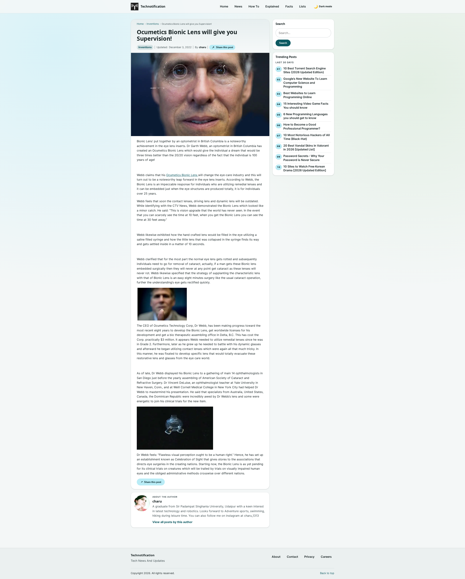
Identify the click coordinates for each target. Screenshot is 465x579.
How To (253, 6)
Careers (326, 556)
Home (224, 6)
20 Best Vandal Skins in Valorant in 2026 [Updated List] (306, 147)
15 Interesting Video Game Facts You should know (305, 105)
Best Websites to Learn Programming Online (299, 95)
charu (202, 47)
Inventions (145, 47)
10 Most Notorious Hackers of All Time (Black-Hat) (306, 137)
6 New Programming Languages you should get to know (305, 116)
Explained (272, 6)
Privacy (309, 556)
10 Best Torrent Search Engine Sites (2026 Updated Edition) (304, 70)
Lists (302, 6)
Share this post (222, 47)
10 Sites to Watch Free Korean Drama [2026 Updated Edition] (304, 168)
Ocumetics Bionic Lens (182, 175)
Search (283, 43)
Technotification (153, 6)
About (276, 556)
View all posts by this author (172, 522)
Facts (289, 6)
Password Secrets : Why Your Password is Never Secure (303, 158)
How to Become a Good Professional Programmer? (301, 126)
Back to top (327, 573)
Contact (292, 556)
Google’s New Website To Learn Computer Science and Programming (305, 82)
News (238, 6)
